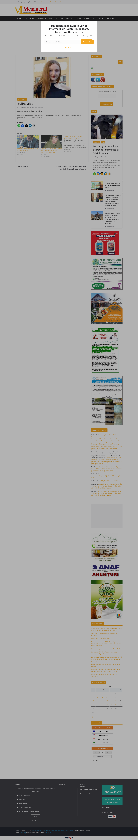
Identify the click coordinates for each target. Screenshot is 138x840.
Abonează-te (87, 42)
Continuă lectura (69, 47)
